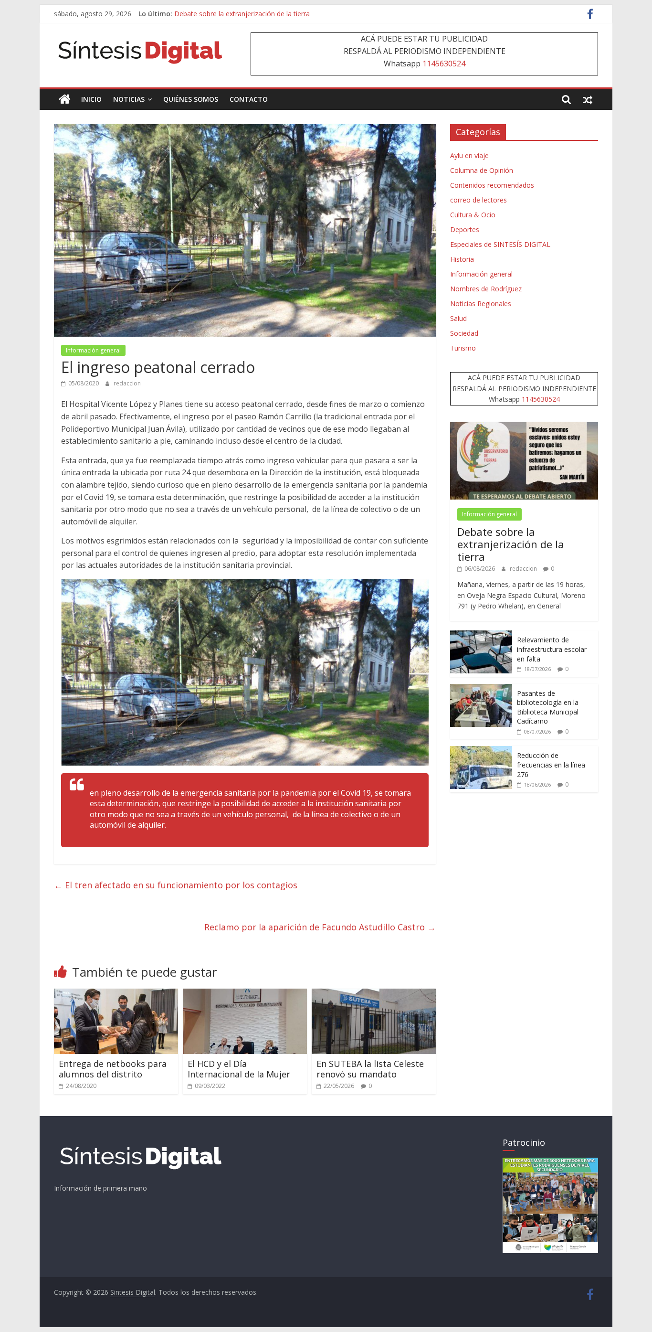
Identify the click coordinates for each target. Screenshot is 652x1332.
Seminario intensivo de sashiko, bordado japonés (250, 13)
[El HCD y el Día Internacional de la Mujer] (245, 994)
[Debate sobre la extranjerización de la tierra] (524, 427)
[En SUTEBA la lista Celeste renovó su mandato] (374, 994)
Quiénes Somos (190, 99)
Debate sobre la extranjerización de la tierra (510, 544)
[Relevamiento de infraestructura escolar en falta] (481, 635)
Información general (93, 350)
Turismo (463, 347)
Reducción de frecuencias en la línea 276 (551, 764)
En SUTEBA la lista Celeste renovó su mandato (370, 1069)
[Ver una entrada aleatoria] (587, 99)
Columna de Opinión (481, 170)
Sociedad (464, 333)
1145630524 (443, 63)
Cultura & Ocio (472, 214)
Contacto (249, 99)
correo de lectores (478, 199)
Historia (462, 259)
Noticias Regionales (480, 303)
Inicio (91, 99)
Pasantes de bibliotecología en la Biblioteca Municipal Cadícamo (547, 707)
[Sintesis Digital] (64, 99)
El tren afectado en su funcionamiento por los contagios (175, 885)
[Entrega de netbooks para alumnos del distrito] (116, 994)
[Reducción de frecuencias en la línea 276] (481, 751)
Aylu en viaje (469, 155)
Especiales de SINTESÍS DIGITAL (500, 244)
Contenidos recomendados (492, 185)
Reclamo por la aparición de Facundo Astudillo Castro (320, 927)
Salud (458, 318)
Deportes (464, 229)
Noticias (129, 99)
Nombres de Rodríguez (486, 288)
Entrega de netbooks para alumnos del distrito (113, 1069)
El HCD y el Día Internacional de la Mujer (239, 1069)
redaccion (127, 383)
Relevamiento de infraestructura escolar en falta (552, 649)
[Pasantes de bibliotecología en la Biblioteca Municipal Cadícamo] (481, 688)
